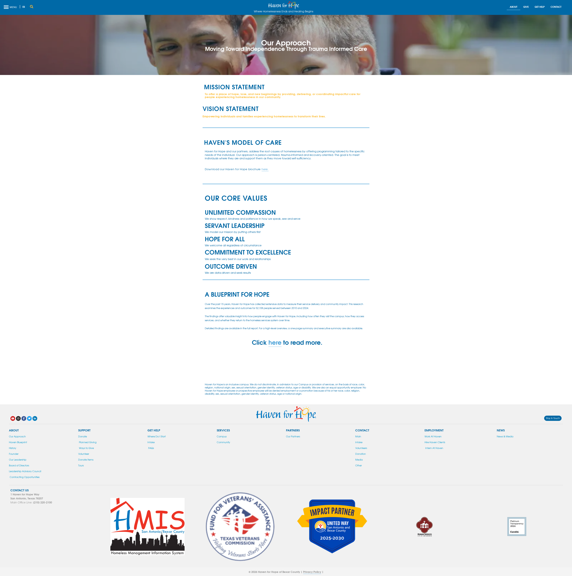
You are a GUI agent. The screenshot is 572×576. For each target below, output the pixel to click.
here (275, 342)
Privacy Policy (312, 572)
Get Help (540, 6)
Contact (556, 6)
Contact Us (19, 490)
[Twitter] (29, 418)
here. (265, 169)
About (513, 6)
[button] (32, 7)
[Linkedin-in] (34, 418)
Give (526, 6)
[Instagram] (18, 418)
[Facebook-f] (23, 418)
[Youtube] (12, 418)
